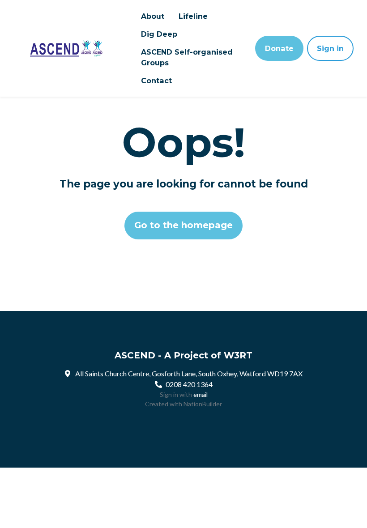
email (200, 394)
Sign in (330, 48)
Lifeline (193, 16)
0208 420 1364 (189, 384)
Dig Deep (159, 34)
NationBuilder (203, 404)
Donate (279, 48)
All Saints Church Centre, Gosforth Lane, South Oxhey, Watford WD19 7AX (189, 373)
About (152, 16)
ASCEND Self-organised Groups (187, 57)
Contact (156, 80)
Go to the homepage (183, 225)
